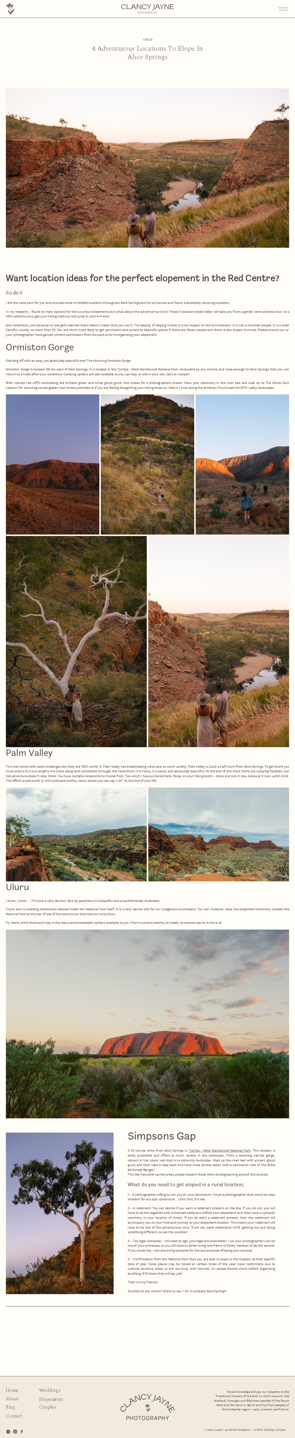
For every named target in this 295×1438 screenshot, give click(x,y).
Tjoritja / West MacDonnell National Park (220, 1150)
